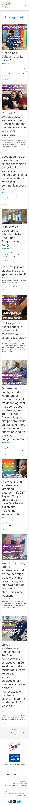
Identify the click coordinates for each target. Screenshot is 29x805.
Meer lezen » (5, 79)
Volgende (14, 735)
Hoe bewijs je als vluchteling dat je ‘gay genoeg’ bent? (14, 270)
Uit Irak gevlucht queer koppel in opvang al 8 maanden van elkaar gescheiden (14, 330)
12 (23, 732)
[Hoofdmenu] (25, 5)
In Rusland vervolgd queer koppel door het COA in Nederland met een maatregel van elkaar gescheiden (14, 123)
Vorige (14, 729)
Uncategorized (5, 63)
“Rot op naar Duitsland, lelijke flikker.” (12, 56)
